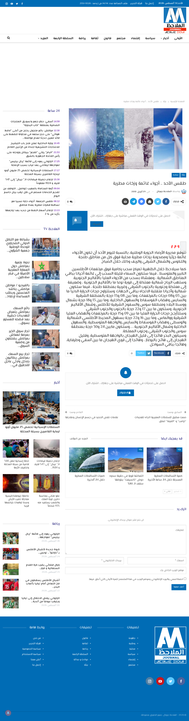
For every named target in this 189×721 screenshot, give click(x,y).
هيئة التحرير (136, 3)
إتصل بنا (149, 3)
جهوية (132, 638)
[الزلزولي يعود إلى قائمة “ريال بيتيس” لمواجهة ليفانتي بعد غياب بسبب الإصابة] (11, 538)
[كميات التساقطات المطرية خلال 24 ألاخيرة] (87, 459)
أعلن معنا (36, 660)
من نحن (37, 638)
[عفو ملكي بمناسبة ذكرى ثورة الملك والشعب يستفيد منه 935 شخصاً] (46, 483)
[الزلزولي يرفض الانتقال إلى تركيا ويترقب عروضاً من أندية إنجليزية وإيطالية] (11, 603)
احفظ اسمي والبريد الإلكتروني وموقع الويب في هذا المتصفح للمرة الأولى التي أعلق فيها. (136, 579)
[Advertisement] (94, 71)
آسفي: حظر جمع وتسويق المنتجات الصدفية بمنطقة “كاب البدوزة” (35, 123)
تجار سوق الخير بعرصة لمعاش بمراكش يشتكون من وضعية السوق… (17, 339)
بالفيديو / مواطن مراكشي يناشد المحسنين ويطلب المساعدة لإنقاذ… (17, 291)
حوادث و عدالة (81, 660)
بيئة (183, 175)
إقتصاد (135, 38)
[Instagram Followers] (150, 687)
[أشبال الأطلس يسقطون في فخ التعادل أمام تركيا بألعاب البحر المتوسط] (11, 585)
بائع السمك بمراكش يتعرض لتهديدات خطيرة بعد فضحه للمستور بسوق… (16, 316)
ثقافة (94, 38)
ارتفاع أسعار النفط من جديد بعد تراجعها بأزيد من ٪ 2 (32, 212)
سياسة (150, 38)
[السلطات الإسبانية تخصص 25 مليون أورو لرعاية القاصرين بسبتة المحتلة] (31, 407)
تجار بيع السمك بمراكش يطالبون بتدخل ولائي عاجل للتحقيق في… (17, 360)
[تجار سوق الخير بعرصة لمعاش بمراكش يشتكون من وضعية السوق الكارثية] (46, 338)
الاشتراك (97, 223)
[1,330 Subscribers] (160, 687)
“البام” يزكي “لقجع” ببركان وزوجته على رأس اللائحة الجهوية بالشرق (33, 154)
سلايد (175, 175)
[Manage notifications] (8, 713)
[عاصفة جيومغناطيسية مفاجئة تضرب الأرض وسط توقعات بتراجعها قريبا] (16, 483)
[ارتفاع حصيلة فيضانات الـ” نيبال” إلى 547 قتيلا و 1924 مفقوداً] (46, 448)
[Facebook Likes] (181, 687)
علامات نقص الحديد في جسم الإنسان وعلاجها (91, 417)
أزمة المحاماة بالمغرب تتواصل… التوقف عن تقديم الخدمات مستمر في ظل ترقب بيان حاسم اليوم (31, 192)
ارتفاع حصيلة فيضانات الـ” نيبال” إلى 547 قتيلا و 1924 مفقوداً (33, 181)
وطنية (132, 643)
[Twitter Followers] (170, 687)
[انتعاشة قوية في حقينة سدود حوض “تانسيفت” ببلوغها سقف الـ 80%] (126, 459)
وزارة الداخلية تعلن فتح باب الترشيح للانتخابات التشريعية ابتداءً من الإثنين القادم (33, 145)
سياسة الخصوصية (31, 649)
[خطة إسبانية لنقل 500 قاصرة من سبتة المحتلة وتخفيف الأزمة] (16, 448)
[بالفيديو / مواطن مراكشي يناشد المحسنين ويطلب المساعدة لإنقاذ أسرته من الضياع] (46, 293)
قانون (107, 38)
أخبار (166, 38)
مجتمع (121, 38)
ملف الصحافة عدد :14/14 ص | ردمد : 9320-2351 (104, 3)
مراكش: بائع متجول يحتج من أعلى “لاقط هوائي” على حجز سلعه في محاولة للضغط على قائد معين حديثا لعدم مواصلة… (31, 134)
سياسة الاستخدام (31, 654)
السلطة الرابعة (63, 38)
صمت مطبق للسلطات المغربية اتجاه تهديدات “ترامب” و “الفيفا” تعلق (160, 419)
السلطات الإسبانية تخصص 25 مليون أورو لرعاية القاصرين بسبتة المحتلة (32, 172)
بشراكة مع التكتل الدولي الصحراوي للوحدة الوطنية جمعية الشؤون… (17, 245)
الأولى (178, 38)
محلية (132, 649)
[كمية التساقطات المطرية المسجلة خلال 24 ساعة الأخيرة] (164, 459)
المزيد (44, 38)
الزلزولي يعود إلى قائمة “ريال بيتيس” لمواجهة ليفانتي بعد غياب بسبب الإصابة (34, 163)
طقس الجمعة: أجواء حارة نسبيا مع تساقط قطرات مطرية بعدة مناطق (35, 203)
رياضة (82, 38)
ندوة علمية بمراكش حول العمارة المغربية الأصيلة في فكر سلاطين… (19, 270)
